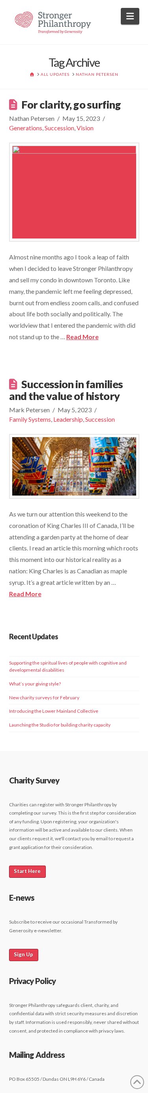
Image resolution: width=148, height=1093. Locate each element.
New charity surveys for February (44, 697)
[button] (130, 16)
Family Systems (30, 419)
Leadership (68, 419)
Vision (85, 127)
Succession (59, 127)
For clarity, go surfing (71, 104)
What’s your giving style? (35, 684)
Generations (25, 127)
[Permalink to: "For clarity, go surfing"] (74, 192)
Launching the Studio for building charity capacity (60, 725)
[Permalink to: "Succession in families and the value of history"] (74, 466)
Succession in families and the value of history (66, 389)
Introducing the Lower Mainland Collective (53, 711)
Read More (82, 336)
